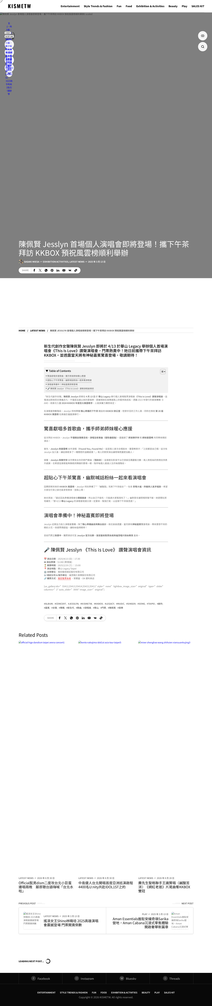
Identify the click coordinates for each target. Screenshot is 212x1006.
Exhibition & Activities (124, 992)
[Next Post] (180, 920)
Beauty (146, 992)
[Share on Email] (64, 270)
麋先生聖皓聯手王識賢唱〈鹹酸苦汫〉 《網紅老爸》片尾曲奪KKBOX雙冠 (164, 886)
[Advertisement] (106, 304)
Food (104, 992)
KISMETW (87, 603)
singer (131, 603)
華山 (96, 607)
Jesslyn (74, 603)
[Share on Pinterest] (52, 270)
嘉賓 (47, 607)
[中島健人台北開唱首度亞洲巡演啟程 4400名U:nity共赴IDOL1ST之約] (105, 757)
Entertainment (46, 992)
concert (61, 603)
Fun (94, 992)
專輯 (62, 607)
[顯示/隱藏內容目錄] (161, 371)
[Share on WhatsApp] (46, 270)
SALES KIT (169, 992)
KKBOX (99, 603)
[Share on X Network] (40, 270)
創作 (160, 603)
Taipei (151, 603)
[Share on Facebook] (34, 270)
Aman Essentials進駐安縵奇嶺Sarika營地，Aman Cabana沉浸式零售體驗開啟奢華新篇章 (140, 922)
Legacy (110, 603)
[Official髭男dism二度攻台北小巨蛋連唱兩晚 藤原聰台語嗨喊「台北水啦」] (46, 757)
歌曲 (79, 607)
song (142, 603)
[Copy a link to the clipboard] (76, 270)
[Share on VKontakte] (70, 270)
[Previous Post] (32, 920)
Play (144, 914)
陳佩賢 (112, 607)
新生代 (71, 607)
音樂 (121, 607)
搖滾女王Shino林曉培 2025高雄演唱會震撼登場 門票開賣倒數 (71, 922)
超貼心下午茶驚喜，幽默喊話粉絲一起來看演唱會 (69, 380)
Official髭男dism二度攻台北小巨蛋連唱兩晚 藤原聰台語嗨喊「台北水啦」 (46, 886)
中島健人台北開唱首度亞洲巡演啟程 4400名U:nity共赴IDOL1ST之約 (105, 884)
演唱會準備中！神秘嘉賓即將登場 (62, 384)
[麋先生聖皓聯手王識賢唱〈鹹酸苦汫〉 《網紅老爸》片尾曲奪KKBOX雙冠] (165, 757)
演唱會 (88, 607)
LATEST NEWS (77, 261)
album (49, 603)
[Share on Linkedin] (58, 270)
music (120, 603)
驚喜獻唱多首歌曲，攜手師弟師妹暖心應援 (66, 375)
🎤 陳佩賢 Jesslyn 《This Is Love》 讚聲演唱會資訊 (70, 388)
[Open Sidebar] (202, 35)
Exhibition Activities (55, 261)
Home (22, 330)
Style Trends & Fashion (74, 992)
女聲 (55, 607)
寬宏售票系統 (64, 578)
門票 (104, 607)
